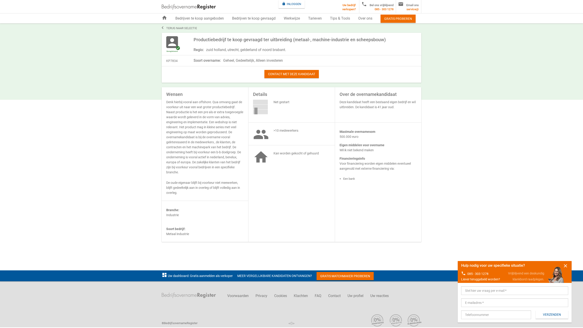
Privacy (261, 296)
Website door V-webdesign (291, 323)
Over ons (365, 18)
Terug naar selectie (179, 28)
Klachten (301, 296)
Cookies (280, 296)
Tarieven (315, 18)
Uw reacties (379, 296)
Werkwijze (292, 18)
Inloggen (291, 4)
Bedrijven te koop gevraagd (254, 18)
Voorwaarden (238, 296)
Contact (334, 296)
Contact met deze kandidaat (291, 74)
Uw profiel (355, 296)
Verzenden (552, 314)
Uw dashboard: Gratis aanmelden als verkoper (197, 276)
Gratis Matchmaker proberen (345, 276)
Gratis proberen (398, 18)
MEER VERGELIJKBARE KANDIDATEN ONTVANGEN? (274, 276)
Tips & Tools (340, 18)
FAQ (318, 296)
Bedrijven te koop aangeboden (199, 18)
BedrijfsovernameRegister (189, 7)
